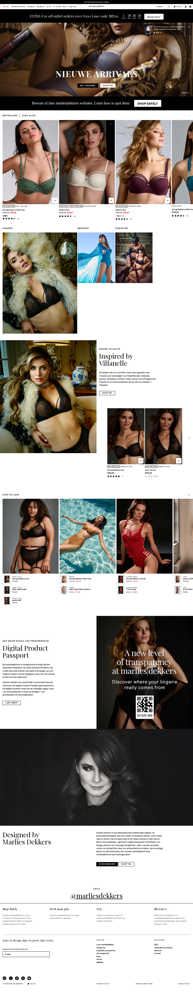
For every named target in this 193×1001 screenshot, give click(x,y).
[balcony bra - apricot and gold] (116, 216)
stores (99, 959)
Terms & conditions (144, 983)
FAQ (156, 944)
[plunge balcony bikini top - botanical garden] (5, 216)
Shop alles (29, 115)
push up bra (150, 470)
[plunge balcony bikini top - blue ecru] (3, 216)
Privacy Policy (103, 983)
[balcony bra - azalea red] (118, 216)
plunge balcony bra (115, 470)
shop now (154, 17)
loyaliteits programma (105, 950)
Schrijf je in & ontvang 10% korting (15, 949)
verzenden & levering (163, 947)
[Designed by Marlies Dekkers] (96, 777)
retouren (158, 950)
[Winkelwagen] (190, 6)
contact (157, 953)
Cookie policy (184, 983)
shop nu (89, 85)
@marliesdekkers (97, 895)
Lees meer (12, 702)
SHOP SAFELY (147, 103)
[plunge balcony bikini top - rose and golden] (7, 216)
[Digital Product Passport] (144, 672)
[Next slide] (189, 116)
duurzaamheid (102, 953)
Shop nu (107, 393)
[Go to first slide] (189, 59)
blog (98, 956)
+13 (123, 216)
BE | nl (179, 6)
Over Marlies (107, 864)
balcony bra (64, 210)
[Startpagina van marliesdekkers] (96, 6)
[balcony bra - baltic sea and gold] (120, 216)
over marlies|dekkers (105, 944)
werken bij (100, 947)
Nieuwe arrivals (18, 6)
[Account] (185, 6)
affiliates (99, 962)
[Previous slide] (4, 59)
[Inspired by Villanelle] (48, 396)
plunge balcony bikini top (14, 210)
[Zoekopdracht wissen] (168, 7)
